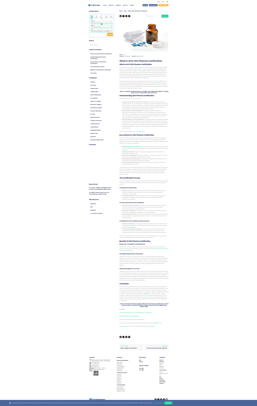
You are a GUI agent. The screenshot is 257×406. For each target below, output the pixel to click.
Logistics (92, 82)
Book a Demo (163, 5)
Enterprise (93, 204)
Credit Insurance (95, 124)
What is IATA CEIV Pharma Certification (101, 54)
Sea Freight (119, 376)
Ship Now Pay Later (121, 391)
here (142, 402)
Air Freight (119, 374)
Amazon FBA (119, 370)
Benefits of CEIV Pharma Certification (100, 70)
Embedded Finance (95, 130)
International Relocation (97, 140)
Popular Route (94, 88)
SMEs (160, 365)
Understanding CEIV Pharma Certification (98, 57)
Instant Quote (120, 362)
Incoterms (93, 136)
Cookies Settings (157, 403)
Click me (104, 368)
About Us (161, 360)
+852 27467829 (150, 326)
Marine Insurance (95, 117)
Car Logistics (94, 98)
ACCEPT (168, 403)
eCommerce (161, 366)
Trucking (118, 380)
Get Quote (110, 34)
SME (91, 207)
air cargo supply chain (139, 131)
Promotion (93, 85)
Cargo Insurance (120, 386)
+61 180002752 (95, 366)
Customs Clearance (95, 111)
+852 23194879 (106, 359)
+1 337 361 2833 (95, 363)
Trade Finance (94, 127)
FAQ (160, 376)
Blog (125, 11)
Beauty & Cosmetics (163, 373)
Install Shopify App (153, 5)
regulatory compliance (157, 83)
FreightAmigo (146, 293)
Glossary (141, 361)
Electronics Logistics (96, 104)
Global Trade (94, 133)
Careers (161, 378)
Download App (162, 381)
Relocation (145, 5)
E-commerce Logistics (96, 213)
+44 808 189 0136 (95, 365)
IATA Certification (132, 227)
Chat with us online (123, 326)
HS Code (92, 114)
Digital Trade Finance (121, 389)
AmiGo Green (119, 363)
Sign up (158, 1)
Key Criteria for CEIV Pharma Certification (98, 62)
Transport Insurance (96, 120)
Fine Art (161, 372)
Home (120, 11)
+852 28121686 (99, 361)
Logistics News (94, 91)
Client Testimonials (95, 95)
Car (160, 374)
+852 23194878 (106, 361)
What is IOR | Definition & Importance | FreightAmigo (131, 319)
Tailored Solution (120, 368)
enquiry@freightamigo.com (98, 369)
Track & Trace (119, 365)
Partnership (161, 380)
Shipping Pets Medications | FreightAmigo (129, 316)
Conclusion (93, 73)
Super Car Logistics (95, 101)
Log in (163, 1)
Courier (118, 377)
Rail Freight (119, 378)
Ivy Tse (124, 54)
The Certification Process (97, 66)
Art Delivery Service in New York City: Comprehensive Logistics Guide (99, 193)
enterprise (161, 363)
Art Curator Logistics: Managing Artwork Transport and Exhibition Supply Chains (100, 188)
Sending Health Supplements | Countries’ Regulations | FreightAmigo (135, 312)
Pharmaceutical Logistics (145, 70)
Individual (93, 210)
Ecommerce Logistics (96, 107)
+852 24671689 (99, 359)
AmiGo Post (119, 381)
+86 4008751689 (95, 362)
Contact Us (161, 383)
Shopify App (119, 369)
